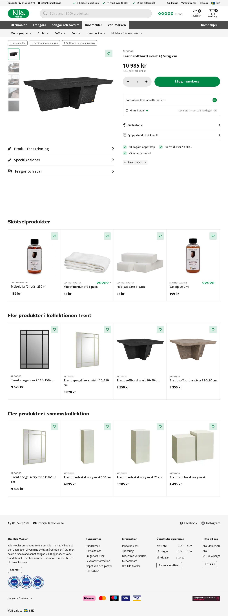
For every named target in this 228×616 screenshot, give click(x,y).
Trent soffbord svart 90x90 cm (138, 380)
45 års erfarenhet (146, 2)
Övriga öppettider (169, 565)
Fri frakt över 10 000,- (118, 2)
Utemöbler (19, 25)
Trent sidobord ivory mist (187, 477)
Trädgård (39, 25)
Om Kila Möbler (131, 566)
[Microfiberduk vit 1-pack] (87, 256)
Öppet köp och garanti (99, 566)
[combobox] (96, 13)
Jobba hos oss (130, 546)
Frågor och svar (95, 556)
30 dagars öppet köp (88, 2)
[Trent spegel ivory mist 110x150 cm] (87, 349)
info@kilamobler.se (51, 2)
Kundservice (93, 546)
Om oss (204, 2)
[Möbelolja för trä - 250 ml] (34, 255)
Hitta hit (210, 563)
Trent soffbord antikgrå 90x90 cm (193, 380)
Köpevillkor (92, 571)
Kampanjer (209, 25)
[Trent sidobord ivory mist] (193, 446)
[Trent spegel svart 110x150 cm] (34, 349)
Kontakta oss (93, 551)
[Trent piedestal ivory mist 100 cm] (87, 446)
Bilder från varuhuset (134, 556)
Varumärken (117, 25)
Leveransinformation (98, 561)
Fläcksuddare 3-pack (131, 287)
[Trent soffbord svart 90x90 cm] (140, 349)
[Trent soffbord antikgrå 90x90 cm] (193, 349)
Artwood (128, 51)
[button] (171, 111)
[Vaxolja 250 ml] (193, 256)
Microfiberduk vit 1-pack (81, 287)
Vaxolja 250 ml (179, 287)
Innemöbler (93, 25)
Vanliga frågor (188, 2)
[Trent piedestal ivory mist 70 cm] (140, 446)
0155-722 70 (28, 2)
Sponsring (128, 551)
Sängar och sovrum (65, 25)
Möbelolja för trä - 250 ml (28, 286)
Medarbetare (129, 561)
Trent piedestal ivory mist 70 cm (139, 477)
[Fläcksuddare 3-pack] (140, 256)
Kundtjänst (172, 2)
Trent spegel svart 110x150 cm (32, 380)
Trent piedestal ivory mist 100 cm (87, 477)
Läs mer (14, 569)
